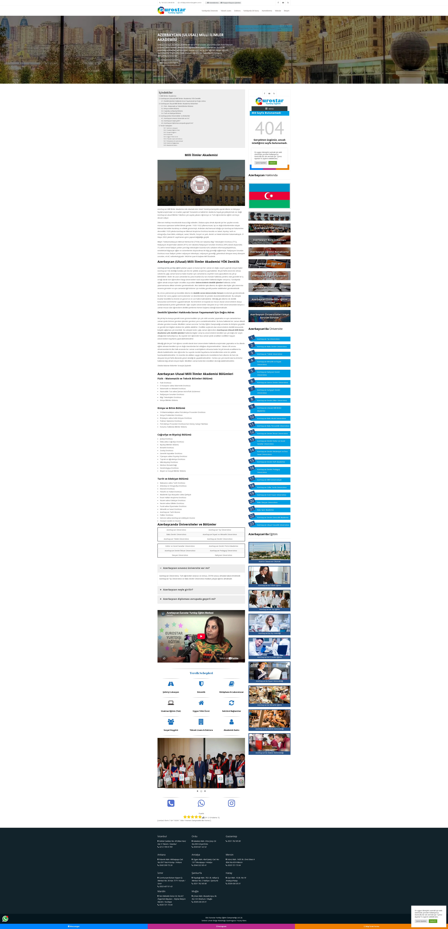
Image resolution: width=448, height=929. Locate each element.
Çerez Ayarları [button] (421, 921)
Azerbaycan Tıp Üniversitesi (268, 339)
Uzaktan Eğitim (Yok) (173, 130)
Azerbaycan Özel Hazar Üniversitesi (271, 495)
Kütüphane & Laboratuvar (175, 141)
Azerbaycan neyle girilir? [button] (178, 589)
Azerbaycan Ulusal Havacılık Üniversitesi (273, 525)
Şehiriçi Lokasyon (172, 128)
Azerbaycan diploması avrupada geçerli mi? (178, 123)
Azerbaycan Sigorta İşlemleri (269, 275)
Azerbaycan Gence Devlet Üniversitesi (272, 382)
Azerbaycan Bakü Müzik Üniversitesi (271, 418)
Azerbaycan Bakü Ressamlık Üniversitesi (273, 426)
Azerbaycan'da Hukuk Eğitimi (269, 585)
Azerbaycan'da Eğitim (168, 62)
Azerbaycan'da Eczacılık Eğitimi (269, 657)
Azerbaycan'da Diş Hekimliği (269, 633)
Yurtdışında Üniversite (210, 11)
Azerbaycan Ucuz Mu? (269, 263)
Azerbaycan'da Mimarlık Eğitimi (269, 705)
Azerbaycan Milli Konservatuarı (269, 480)
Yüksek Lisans (226, 11)
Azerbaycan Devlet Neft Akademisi (271, 462)
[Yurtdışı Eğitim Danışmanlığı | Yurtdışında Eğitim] (172, 10)
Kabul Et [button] (433, 921)
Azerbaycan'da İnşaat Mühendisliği (269, 681)
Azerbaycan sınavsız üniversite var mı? (176, 118)
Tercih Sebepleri (166, 126)
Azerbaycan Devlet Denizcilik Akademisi (273, 517)
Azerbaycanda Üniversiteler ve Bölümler (175, 116)
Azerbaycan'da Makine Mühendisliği (270, 753)
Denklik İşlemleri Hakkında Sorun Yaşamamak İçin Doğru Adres (185, 101)
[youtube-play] (283, 2)
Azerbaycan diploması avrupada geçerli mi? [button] (189, 598)
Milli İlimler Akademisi (168, 96)
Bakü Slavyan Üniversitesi (267, 502)
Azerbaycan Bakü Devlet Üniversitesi (272, 346)
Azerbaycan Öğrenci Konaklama (269, 251)
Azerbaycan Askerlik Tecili (269, 216)
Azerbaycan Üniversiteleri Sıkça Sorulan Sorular (269, 316)
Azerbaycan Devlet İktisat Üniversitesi (272, 433)
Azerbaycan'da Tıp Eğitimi (269, 609)
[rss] (288, 2)
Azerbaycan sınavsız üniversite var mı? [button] (186, 568)
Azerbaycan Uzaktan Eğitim (269, 287)
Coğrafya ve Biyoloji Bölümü (173, 111)
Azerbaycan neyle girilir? (172, 121)
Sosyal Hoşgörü (171, 132)
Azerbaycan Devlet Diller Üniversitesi (272, 400)
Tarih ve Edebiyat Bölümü (172, 113)
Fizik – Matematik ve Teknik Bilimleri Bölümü (178, 106)
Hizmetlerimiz (267, 11)
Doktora (237, 11)
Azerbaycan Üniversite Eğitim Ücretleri (269, 301)
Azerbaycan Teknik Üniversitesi (269, 354)
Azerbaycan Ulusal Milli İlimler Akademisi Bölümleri (179, 104)
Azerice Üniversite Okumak (269, 561)
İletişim (286, 11)
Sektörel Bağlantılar (173, 143)
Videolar (278, 11)
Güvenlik (169, 134)
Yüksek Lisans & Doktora (174, 139)
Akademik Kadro (172, 145)
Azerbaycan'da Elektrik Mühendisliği (270, 729)
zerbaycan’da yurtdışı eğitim (170, 268)
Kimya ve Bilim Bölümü (171, 109)
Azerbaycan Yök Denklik (269, 228)
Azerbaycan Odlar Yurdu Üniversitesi (272, 487)
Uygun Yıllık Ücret (172, 137)
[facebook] (278, 2)
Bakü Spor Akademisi (265, 510)
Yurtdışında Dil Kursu (251, 11)
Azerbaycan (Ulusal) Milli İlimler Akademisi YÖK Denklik (180, 98)
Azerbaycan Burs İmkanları (269, 239)
